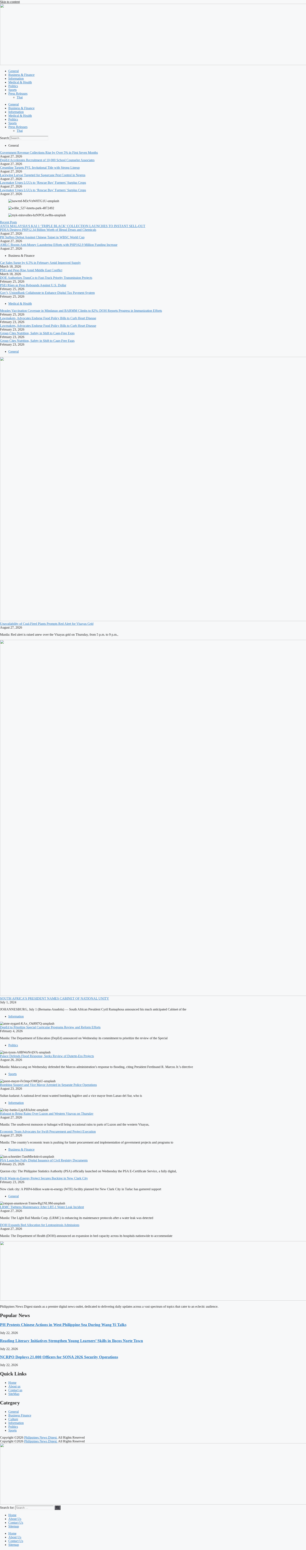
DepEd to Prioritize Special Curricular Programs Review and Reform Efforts (50, 1027)
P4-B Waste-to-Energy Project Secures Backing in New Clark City (44, 1178)
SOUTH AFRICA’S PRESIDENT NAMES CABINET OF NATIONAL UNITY (54, 998)
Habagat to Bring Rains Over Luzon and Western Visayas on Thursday (46, 1113)
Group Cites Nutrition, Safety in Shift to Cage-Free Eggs (37, 333)
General (13, 71)
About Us (14, 1519)
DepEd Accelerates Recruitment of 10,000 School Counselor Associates (47, 160)
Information (16, 78)
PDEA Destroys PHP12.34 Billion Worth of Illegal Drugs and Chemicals (48, 229)
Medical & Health (20, 82)
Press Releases (17, 93)
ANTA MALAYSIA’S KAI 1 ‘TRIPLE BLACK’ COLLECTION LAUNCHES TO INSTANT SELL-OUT (72, 226)
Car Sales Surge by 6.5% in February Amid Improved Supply (40, 262)
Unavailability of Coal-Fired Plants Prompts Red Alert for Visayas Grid (46, 623)
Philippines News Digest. (40, 1437)
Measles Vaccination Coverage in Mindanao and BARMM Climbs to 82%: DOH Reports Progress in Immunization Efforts (81, 310)
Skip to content (10, 2)
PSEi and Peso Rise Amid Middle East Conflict (31, 270)
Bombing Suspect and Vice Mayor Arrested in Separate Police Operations (48, 1085)
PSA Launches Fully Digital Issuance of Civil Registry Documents (44, 1160)
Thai (20, 97)
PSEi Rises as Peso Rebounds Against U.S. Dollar (33, 285)
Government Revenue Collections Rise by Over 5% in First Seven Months (49, 152)
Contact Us (15, 1522)
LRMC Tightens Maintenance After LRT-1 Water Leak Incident (42, 1207)
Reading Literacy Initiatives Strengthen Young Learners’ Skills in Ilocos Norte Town (71, 1341)
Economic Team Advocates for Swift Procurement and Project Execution (48, 1131)
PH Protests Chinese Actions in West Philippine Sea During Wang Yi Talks (63, 1324)
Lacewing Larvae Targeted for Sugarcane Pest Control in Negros (42, 175)
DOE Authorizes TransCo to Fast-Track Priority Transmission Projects (46, 277)
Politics (13, 86)
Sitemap (13, 1526)
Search (4, 138)
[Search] (58, 1507)
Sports (12, 90)
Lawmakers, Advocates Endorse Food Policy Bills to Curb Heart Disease (48, 318)
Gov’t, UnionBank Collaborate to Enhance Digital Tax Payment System (47, 292)
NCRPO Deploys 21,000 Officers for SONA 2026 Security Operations (59, 1357)
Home (12, 1515)
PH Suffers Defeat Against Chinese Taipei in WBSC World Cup (42, 237)
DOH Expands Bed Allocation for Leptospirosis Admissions (39, 1225)
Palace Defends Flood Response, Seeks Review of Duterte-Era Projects (47, 1056)
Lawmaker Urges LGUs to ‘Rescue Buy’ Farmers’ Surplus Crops (43, 182)
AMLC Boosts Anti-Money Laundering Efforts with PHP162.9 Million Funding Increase (58, 245)
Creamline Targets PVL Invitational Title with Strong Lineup (40, 167)
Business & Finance (21, 75)
